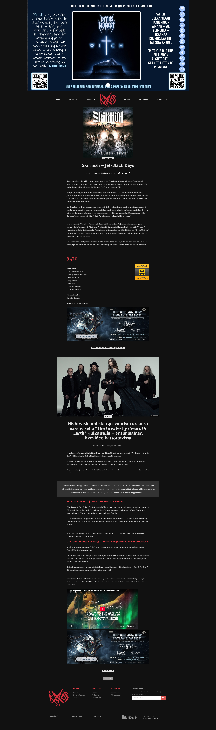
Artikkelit (95, 695)
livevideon (119, 567)
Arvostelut (108, 158)
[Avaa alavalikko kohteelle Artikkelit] (78, 99)
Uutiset (108, 416)
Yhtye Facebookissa (73, 298)
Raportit (95, 693)
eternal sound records (103, 348)
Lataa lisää (108, 678)
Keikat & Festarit (79, 695)
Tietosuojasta (116, 695)
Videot (75, 697)
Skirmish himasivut (73, 295)
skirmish (120, 348)
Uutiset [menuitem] (57, 100)
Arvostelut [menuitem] (91, 100)
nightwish (108, 671)
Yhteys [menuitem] (159, 100)
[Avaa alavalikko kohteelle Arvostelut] (97, 99)
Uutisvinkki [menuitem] (143, 100)
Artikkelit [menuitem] (73, 100)
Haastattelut (96, 697)
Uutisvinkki (115, 693)
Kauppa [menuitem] (127, 100)
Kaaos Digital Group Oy (150, 718)
